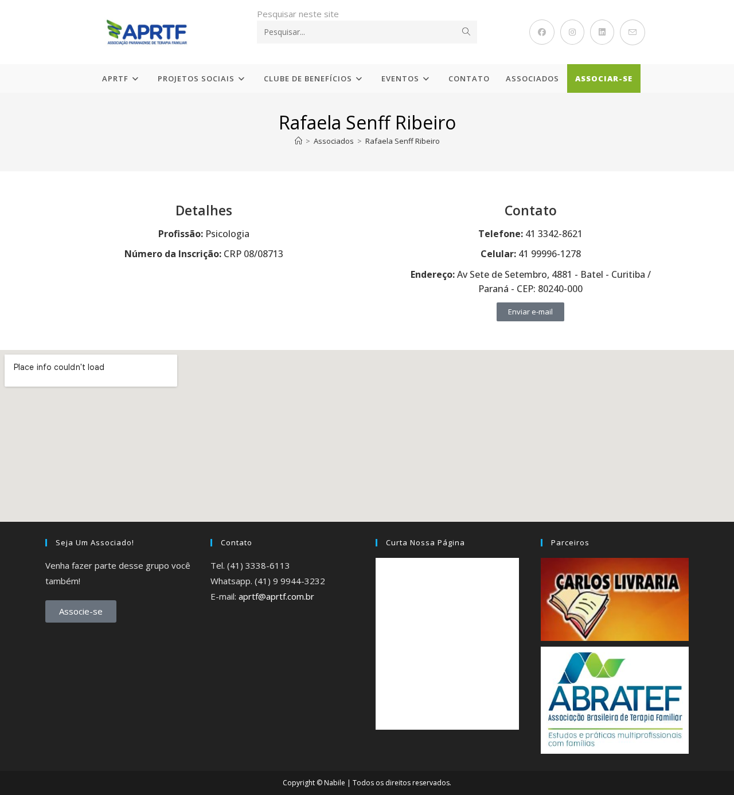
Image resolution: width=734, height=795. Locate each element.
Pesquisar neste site (298, 13)
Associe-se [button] (81, 611)
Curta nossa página (425, 542)
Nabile (334, 783)
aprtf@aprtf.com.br (276, 596)
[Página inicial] (298, 141)
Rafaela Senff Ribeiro (402, 141)
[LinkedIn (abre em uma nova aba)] (602, 32)
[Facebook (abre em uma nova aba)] (542, 32)
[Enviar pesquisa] (466, 32)
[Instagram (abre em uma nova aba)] (572, 32)
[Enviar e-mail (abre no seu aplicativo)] (632, 32)
